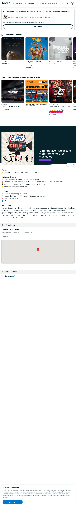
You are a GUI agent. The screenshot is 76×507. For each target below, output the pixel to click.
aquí (12, 276)
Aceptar (12, 502)
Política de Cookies (20, 494)
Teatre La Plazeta (10, 230)
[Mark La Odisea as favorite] (22, 39)
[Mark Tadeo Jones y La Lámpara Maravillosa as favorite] (46, 39)
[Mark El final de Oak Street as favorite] (70, 39)
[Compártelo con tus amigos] (68, 165)
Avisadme (38, 26)
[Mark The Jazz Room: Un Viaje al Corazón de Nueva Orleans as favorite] (70, 82)
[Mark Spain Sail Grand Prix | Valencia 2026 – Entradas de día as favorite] (46, 82)
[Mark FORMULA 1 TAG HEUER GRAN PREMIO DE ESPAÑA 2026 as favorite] (22, 82)
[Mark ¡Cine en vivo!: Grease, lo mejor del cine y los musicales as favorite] (73, 165)
